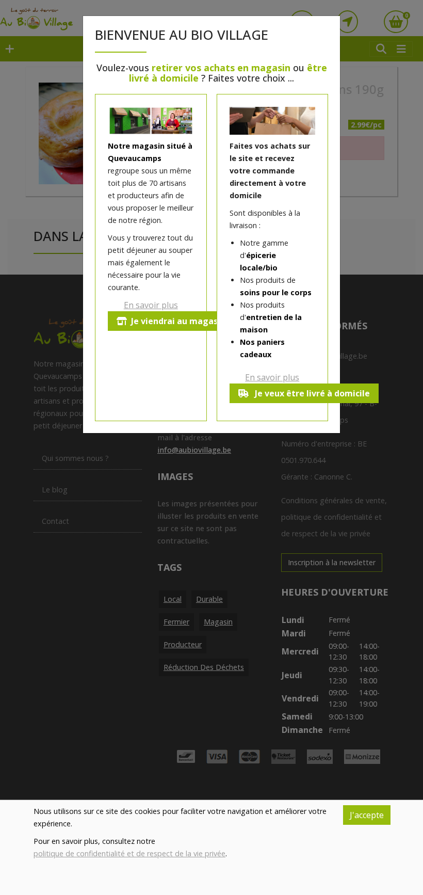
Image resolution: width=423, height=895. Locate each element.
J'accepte (367, 815)
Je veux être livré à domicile (311, 393)
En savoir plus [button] (151, 305)
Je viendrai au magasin (178, 321)
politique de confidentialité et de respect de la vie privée (129, 853)
